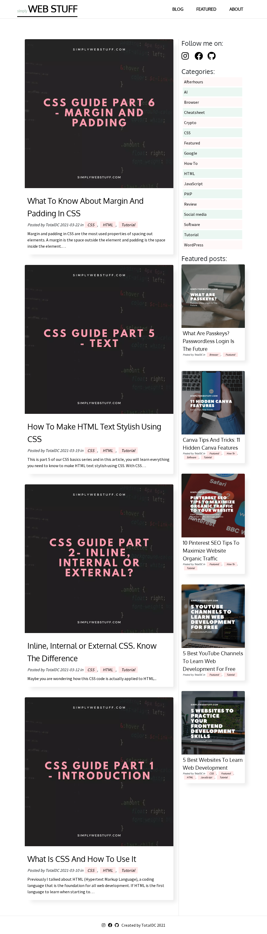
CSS (90, 224)
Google (190, 153)
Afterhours (193, 81)
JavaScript (193, 183)
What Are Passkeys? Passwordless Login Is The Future (208, 341)
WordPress (193, 244)
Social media (195, 214)
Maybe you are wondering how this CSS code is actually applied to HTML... (91, 678)
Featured (206, 9)
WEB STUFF (47, 8)
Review (190, 204)
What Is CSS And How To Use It (81, 859)
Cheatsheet (194, 112)
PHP (188, 193)
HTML (108, 224)
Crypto (190, 122)
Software (192, 224)
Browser (191, 102)
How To (191, 163)
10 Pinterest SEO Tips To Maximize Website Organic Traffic (211, 550)
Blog (177, 9)
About (236, 9)
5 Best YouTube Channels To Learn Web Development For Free (213, 661)
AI (186, 92)
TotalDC (148, 925)
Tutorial (128, 224)
